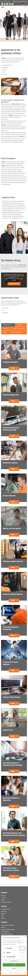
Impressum (17, 972)
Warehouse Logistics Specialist (13, 561)
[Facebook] (7, 4)
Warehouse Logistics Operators (13, 594)
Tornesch (19, 325)
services (15, 167)
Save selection (14, 961)
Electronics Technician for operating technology (11, 429)
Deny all (14, 968)
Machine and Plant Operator (12, 528)
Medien (9, 952)
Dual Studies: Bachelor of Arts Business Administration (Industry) (14, 834)
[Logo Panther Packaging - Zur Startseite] (2, 7)
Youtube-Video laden (14, 283)
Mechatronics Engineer (10, 463)
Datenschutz (11, 972)
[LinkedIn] (5, 4)
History (2, 900)
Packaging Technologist (10, 362)
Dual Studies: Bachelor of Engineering (11, 799)
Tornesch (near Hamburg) (7, 925)
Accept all (14, 964)
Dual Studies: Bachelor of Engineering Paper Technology (12, 764)
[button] (14, 250)
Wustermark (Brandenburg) (8, 929)
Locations (3, 898)
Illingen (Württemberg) (19, 328)
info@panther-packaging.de (21, 1)
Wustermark (6, 328)
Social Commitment (6, 902)
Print (2, 916)
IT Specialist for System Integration (10, 663)
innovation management (20, 138)
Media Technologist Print (11, 395)
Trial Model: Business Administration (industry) (11, 869)
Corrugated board (5, 909)
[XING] (2, 4)
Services (3, 918)
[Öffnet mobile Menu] (26, 7)
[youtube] (10, 4)
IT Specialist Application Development (10, 628)
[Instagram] (12, 4)
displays (9, 167)
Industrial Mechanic (9, 496)
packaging (3, 167)
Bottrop (5, 332)
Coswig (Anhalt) (18, 332)
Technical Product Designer (11, 697)
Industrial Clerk (8, 730)
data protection (20, 278)
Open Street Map (11, 957)
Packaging (3, 911)
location (22, 301)
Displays (3, 913)
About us (3, 895)
